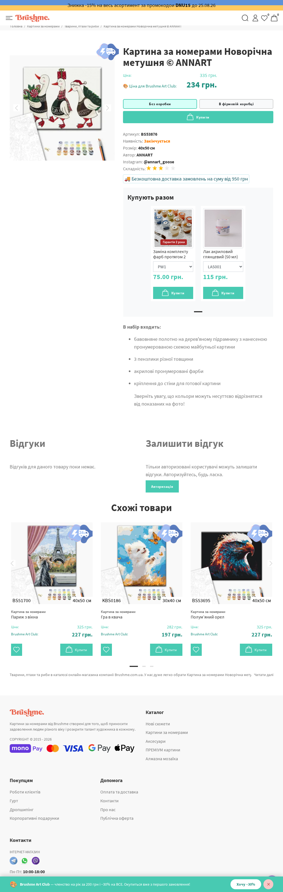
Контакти (109, 800)
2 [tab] (144, 666)
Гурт (14, 800)
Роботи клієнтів (25, 792)
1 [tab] (198, 311)
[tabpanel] (173, 253)
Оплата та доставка (119, 792)
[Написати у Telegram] (13, 861)
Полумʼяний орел (208, 614)
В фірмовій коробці (236, 104)
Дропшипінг (22, 809)
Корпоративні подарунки (34, 818)
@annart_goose (159, 161)
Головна (16, 26)
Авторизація (162, 486)
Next (107, 108)
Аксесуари (156, 741)
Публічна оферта (116, 818)
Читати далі (263, 674)
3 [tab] (151, 666)
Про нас (108, 809)
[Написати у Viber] (36, 861)
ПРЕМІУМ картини (163, 749)
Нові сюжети (158, 723)
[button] (170, 84)
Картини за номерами (43, 26)
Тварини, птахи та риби (81, 26)
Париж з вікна (28, 614)
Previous (16, 108)
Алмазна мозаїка (162, 758)
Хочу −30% (246, 884)
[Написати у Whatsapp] (24, 861)
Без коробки (160, 104)
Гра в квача (118, 614)
